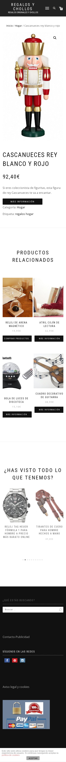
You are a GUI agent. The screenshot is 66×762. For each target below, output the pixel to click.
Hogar (18, 25)
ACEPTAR (33, 758)
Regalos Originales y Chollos (23, 12)
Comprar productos (16, 338)
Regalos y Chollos (23, 7)
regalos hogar (24, 214)
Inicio (9, 25)
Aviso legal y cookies (16, 687)
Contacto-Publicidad (16, 637)
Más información (22, 201)
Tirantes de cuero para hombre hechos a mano (49, 530)
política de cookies (11, 755)
